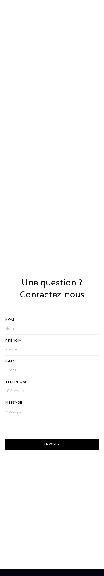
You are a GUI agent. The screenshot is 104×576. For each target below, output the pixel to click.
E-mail (11, 361)
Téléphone (16, 382)
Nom (9, 320)
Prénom (13, 340)
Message (13, 403)
